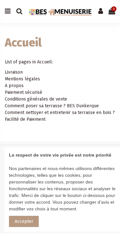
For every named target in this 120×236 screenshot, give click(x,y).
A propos (14, 85)
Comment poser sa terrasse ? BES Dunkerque (52, 106)
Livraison (14, 72)
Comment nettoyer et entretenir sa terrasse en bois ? (60, 112)
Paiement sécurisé (23, 92)
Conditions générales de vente (36, 99)
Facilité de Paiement (25, 119)
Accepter (24, 221)
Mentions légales (22, 79)
